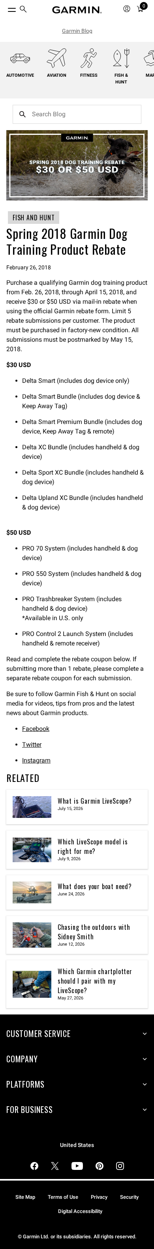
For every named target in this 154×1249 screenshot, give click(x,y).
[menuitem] (23, 10)
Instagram (36, 760)
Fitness (89, 75)
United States (77, 1145)
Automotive (20, 75)
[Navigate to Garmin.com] (77, 10)
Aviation (56, 75)
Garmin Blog (77, 31)
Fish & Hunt (121, 79)
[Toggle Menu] (4, 8)
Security (129, 1197)
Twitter (31, 744)
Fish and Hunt (33, 217)
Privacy (99, 1197)
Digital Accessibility (80, 1211)
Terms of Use (63, 1197)
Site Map (25, 1197)
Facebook (35, 728)
